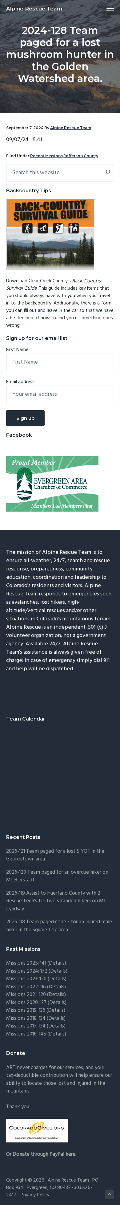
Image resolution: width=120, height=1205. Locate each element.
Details (57, 1003)
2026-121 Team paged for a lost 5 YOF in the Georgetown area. (55, 855)
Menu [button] (103, 11)
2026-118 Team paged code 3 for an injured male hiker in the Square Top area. (59, 926)
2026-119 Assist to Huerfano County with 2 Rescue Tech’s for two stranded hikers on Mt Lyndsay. (56, 901)
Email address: (20, 382)
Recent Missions (46, 155)
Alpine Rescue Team (34, 9)
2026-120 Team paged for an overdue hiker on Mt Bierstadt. (57, 876)
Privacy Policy (35, 1195)
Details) (57, 963)
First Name (17, 350)
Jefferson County (81, 155)
